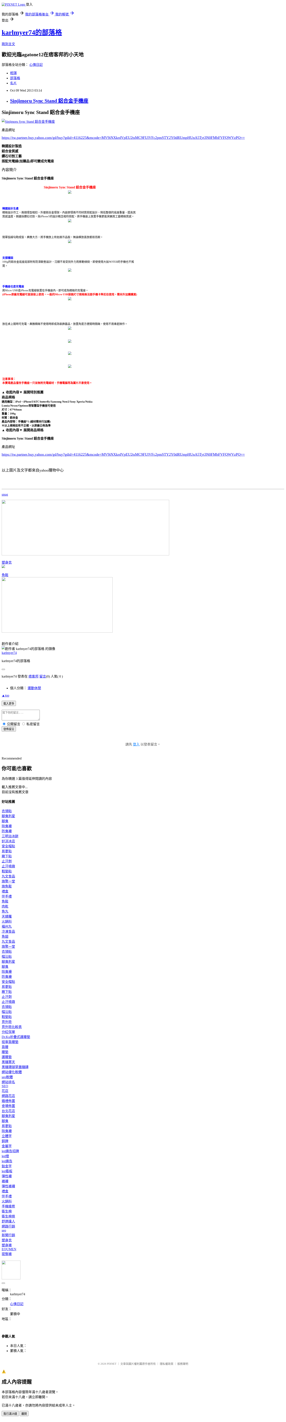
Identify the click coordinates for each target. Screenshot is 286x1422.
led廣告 (7, 1161)
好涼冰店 (8, 841)
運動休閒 (34, 688)
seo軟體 (7, 1077)
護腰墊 (7, 1057)
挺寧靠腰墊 (10, 1042)
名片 (13, 83)
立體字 (7, 1136)
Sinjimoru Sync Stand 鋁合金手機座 (49, 101)
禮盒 (5, 891)
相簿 (13, 73)
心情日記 (36, 64)
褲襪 (5, 1181)
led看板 (7, 1171)
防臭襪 (7, 831)
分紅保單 (8, 1032)
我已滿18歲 (10, 1413)
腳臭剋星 (8, 816)
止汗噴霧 (8, 866)
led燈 (5, 1156)
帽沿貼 (7, 956)
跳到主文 (8, 44)
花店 (5, 1091)
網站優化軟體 (12, 1072)
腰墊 (5, 1052)
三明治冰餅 (10, 836)
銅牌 (5, 1141)
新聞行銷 (8, 1235)
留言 (42, 676)
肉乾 (5, 906)
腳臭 (5, 821)
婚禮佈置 (8, 1101)
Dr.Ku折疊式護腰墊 (16, 1037)
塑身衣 (7, 562)
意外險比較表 (12, 1027)
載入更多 (8, 703)
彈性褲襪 (8, 1186)
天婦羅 (7, 916)
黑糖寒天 (8, 1062)
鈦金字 (7, 1166)
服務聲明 (182, 1363)
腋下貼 (7, 856)
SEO (5, 1086)
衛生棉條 (8, 1216)
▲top (5, 695)
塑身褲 (7, 1245)
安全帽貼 (8, 846)
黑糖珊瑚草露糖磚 (15, 1067)
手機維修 (8, 1206)
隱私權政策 (166, 1363)
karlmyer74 (9, 653)
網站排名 (8, 1082)
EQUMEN (9, 1249)
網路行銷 (8, 1226)
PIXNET (111, 1363)
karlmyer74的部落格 (32, 32)
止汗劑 (7, 861)
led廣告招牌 (10, 1151)
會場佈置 (8, 1106)
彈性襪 (7, 1176)
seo (4, 1230)
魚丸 (5, 911)
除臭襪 (7, 826)
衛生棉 (7, 1211)
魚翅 (5, 936)
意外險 (7, 1022)
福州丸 (7, 926)
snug (5, 494)
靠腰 (5, 1047)
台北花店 (8, 1111)
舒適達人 (8, 1221)
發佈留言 (8, 729)
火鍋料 (7, 921)
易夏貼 (7, 851)
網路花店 (8, 1096)
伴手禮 (7, 896)
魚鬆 (5, 575)
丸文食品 (8, 876)
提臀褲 (7, 1254)
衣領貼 (7, 811)
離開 (24, 1413)
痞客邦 (33, 676)
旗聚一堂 (8, 881)
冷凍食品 (8, 931)
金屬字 (7, 1146)
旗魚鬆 (7, 886)
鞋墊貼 (7, 871)
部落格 (15, 78)
